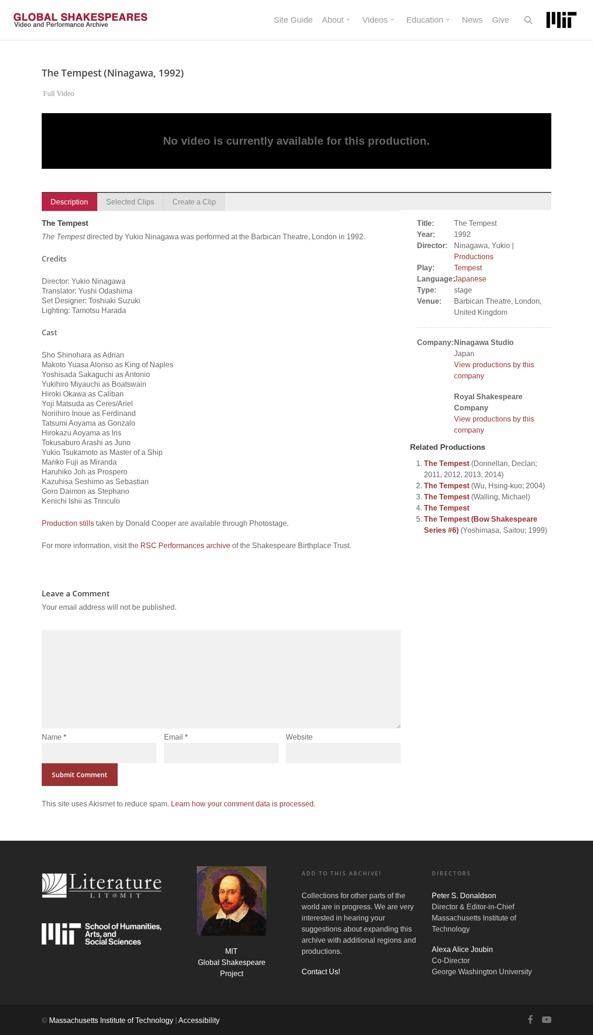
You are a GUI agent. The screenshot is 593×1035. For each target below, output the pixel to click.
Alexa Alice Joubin (462, 949)
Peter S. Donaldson (464, 896)
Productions (473, 257)
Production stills (68, 523)
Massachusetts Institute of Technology (111, 1020)
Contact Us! (321, 972)
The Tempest (446, 463)
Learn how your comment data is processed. (243, 804)
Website (299, 737)
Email (176, 737)
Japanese (470, 279)
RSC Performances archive (185, 545)
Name (54, 737)
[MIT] (561, 20)
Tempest (468, 268)
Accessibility (199, 1020)
